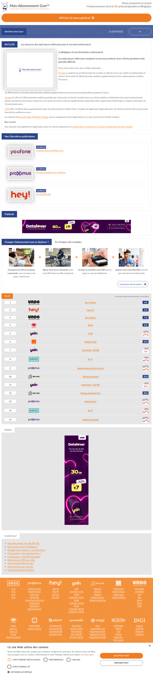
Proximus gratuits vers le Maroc (51, 172)
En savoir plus (87, 654)
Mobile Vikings (41, 117)
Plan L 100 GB (76, 634)
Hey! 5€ (90, 310)
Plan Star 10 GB (76, 629)
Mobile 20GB (34, 626)
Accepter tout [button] (121, 655)
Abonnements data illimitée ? (20, 570)
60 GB (76, 606)
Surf (118, 631)
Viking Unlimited (90, 376)
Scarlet (23, 117)
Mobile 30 (139, 629)
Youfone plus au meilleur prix (49, 150)
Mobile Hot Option (13, 637)
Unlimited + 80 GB (76, 609)
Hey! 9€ (55, 592)
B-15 (90, 359)
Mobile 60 (139, 634)
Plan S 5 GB (76, 626)
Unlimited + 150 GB (90, 385)
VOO (7, 109)
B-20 (13, 592)
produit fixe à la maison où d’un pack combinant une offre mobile (102, 126)
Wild (139, 606)
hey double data (43, 194)
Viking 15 (97, 592)
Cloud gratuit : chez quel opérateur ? (24, 553)
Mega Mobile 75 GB (97, 634)
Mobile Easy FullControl (34, 600)
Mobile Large (118, 595)
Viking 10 (97, 589)
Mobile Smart (34, 603)
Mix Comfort (119, 640)
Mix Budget (118, 626)
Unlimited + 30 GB (90, 350)
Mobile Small (90, 342)
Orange (8, 97)
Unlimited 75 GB (55, 634)
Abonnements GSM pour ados (21, 560)
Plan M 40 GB (76, 631)
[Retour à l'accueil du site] (25, 6)
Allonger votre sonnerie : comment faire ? (26, 550)
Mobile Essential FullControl (90, 368)
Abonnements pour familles (20, 566)
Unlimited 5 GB (55, 626)
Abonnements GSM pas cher (20, 563)
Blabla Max (118, 637)
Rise (139, 595)
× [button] (150, 646)
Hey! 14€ (55, 595)
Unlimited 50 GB (55, 631)
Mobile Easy (34, 597)
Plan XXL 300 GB (76, 637)
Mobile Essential (34, 589)
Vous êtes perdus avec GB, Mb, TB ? (23, 543)
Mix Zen (118, 634)
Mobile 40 (139, 631)
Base (29, 117)
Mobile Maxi (90, 401)
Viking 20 (97, 595)
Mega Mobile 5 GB (97, 629)
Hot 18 (13, 634)
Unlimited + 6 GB (76, 592)
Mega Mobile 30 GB (97, 631)
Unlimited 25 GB (55, 629)
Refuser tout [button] (121, 663)
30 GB (76, 595)
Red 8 (90, 325)
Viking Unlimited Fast (90, 393)
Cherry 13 (13, 631)
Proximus (63, 73)
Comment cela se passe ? (131, 284)
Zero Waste (90, 302)
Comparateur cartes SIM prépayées (23, 556)
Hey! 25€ (55, 597)
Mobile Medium (118, 592)
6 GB (90, 333)
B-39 (13, 597)
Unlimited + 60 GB (76, 603)
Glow (97, 626)
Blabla (118, 629)
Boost (139, 600)
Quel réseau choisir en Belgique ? (22, 546)
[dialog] (76, 659)
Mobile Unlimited (90, 419)
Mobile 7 (139, 626)
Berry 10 (13, 629)
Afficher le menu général (74, 18)
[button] (51, 672)
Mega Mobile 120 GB (97, 637)
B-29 (90, 410)
